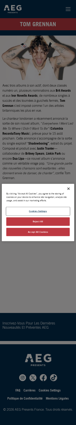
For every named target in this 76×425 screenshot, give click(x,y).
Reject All (38, 221)
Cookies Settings (38, 211)
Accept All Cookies (38, 231)
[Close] (68, 188)
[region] (38, 212)
